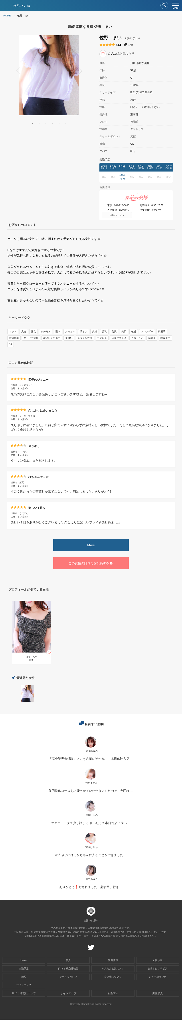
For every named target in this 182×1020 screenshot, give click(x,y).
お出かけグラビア (157, 968)
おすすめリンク (157, 976)
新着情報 (113, 960)
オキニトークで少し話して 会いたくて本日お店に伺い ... (90, 823)
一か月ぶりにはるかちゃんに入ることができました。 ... (91, 855)
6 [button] (65, 123)
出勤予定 (24, 968)
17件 (130, 45)
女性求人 (113, 993)
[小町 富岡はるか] (90, 844)
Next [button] (82, 71)
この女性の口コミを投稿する (89, 563)
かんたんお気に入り (113, 968)
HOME (7, 15)
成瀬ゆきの (91, 751)
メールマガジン (68, 976)
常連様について (112, 976)
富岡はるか (91, 847)
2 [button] (39, 123)
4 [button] (52, 123)
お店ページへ (116, 215)
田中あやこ (91, 879)
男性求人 (157, 993)
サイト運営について (24, 993)
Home (23, 960)
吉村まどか (91, 783)
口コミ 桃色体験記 (68, 968)
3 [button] (46, 123)
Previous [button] (16, 71)
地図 (23, 976)
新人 (68, 960)
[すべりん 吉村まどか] (90, 779)
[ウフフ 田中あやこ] (90, 876)
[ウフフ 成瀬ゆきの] (90, 747)
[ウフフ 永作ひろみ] (90, 811)
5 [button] (59, 123)
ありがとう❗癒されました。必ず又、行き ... (91, 887)
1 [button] (32, 123)
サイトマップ (23, 985)
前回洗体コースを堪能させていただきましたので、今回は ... (91, 790)
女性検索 (157, 960)
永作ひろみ (91, 815)
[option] (49, 75)
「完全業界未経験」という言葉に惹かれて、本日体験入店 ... (91, 759)
